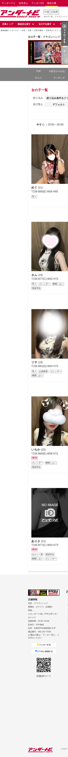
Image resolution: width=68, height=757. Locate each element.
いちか (36, 449)
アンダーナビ (9, 3)
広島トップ (7, 24)
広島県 (54, 12)
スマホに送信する (45, 651)
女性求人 (23, 3)
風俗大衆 (51, 3)
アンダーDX (37, 3)
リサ (34, 362)
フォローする (45, 645)
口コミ (38, 77)
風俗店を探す (24, 24)
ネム (34, 275)
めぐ (34, 187)
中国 (47, 12)
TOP (38, 71)
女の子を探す (45, 24)
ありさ (36, 541)
